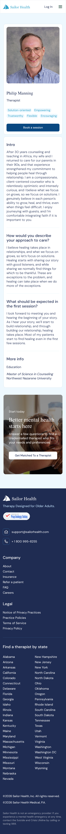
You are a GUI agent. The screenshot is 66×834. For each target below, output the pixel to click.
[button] (60, 6)
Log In (48, 7)
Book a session (33, 127)
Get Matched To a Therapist (33, 455)
